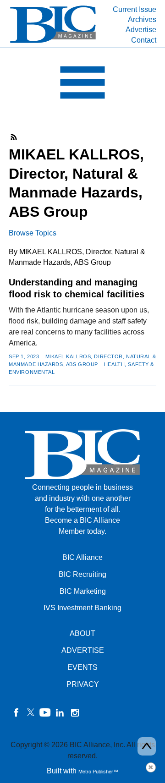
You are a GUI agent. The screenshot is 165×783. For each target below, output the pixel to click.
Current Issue (134, 9)
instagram (74, 712)
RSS (14, 136)
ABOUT (82, 633)
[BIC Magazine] (53, 42)
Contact (143, 40)
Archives (142, 19)
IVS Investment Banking (82, 608)
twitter (30, 712)
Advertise (141, 29)
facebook (16, 712)
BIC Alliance (82, 557)
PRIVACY (82, 684)
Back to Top (147, 746)
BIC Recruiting (82, 574)
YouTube (45, 712)
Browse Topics (32, 233)
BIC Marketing (83, 591)
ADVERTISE (82, 650)
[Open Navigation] (82, 85)
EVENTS (82, 667)
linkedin (60, 712)
